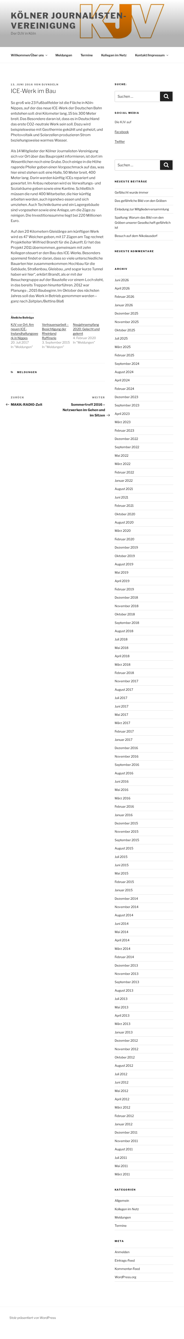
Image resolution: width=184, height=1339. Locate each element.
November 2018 (126, 606)
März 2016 (122, 798)
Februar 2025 (124, 355)
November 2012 (126, 1049)
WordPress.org (125, 1277)
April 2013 (122, 1015)
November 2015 (126, 831)
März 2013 (122, 1024)
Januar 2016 (124, 815)
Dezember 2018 (126, 597)
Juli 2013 (121, 999)
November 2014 (126, 907)
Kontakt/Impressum (150, 55)
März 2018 (122, 664)
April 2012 (122, 1099)
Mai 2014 (121, 932)
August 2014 (124, 915)
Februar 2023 (124, 430)
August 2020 (124, 522)
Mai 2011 (121, 1166)
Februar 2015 (124, 882)
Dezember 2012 (126, 1040)
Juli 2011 (121, 1157)
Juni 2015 (122, 865)
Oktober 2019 (125, 556)
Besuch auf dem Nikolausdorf (136, 236)
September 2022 (127, 447)
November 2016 (126, 756)
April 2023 (122, 414)
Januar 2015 (124, 890)
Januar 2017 (123, 739)
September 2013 (127, 982)
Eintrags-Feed (125, 1260)
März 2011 (122, 1174)
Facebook (122, 132)
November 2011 (126, 1141)
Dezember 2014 (126, 898)
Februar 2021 (124, 505)
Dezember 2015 (126, 823)
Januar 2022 (124, 480)
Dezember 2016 (126, 748)
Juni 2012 (121, 1082)
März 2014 (122, 948)
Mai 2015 (121, 873)
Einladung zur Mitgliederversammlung (142, 209)
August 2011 (124, 1149)
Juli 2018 (121, 639)
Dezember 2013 (126, 965)
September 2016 (127, 765)
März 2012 (122, 1107)
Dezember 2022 (126, 439)
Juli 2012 (121, 1074)
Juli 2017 (121, 698)
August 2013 (124, 990)
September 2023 (127, 405)
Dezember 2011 (126, 1132)
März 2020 (123, 530)
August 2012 (124, 1065)
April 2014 (122, 940)
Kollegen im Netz (114, 55)
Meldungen (63, 55)
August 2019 (124, 564)
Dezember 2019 (126, 547)
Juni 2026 (122, 280)
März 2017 (122, 723)
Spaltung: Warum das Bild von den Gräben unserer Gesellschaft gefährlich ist (143, 222)
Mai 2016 (121, 790)
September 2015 (127, 840)
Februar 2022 (124, 472)
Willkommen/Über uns (27, 55)
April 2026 (122, 288)
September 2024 (127, 363)
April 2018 (122, 656)
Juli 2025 (121, 338)
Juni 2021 (121, 497)
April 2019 (122, 581)
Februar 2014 (124, 957)
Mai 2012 (121, 1091)
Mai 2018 (121, 648)
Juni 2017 (121, 706)
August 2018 (124, 631)
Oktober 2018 (125, 614)
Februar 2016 (124, 806)
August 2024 (124, 372)
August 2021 (124, 489)
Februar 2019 (124, 589)
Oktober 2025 (125, 330)
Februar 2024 (124, 389)
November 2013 (126, 974)
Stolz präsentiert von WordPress (32, 1318)
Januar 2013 (124, 1032)
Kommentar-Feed (127, 1269)
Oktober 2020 (125, 514)
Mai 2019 (121, 572)
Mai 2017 (121, 714)
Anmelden (122, 1252)
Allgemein (122, 1200)
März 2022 (122, 464)
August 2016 (124, 773)
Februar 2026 (124, 296)
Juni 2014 (122, 923)
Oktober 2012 (125, 1057)
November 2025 (127, 322)
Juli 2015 (121, 857)
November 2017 (126, 681)
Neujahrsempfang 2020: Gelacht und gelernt (86, 329)
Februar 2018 (124, 673)
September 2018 (127, 623)
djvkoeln (50, 84)
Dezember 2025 (126, 313)
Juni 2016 (122, 781)
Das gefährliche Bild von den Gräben (140, 201)
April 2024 (122, 380)
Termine (87, 55)
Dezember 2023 (126, 397)
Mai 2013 (121, 1007)
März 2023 (123, 422)
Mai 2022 (121, 455)
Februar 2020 (124, 539)
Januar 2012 (123, 1124)
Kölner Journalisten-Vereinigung (69, 21)
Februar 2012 (124, 1116)
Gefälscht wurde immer (131, 192)
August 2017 (124, 689)
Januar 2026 (124, 305)
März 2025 (123, 347)
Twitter (120, 141)
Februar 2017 (124, 731)
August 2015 (124, 848)
